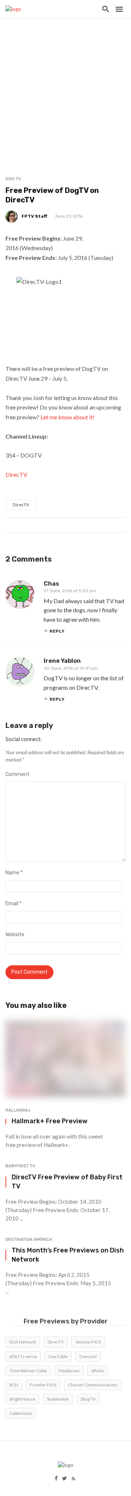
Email (13, 904)
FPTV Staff (34, 216)
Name (14, 873)
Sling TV (88, 1399)
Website (14, 934)
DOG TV (13, 178)
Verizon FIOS (88, 1342)
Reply (56, 631)
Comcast (88, 1356)
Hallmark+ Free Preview (50, 1121)
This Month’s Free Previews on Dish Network (68, 1254)
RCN (13, 1385)
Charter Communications (93, 1385)
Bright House (22, 1399)
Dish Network (22, 1342)
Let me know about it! (67, 416)
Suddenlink (58, 1399)
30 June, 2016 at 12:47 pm (71, 668)
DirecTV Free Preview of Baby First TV (67, 1181)
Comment (17, 774)
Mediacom (69, 1370)
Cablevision (20, 1413)
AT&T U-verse (23, 1356)
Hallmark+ (18, 1110)
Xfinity (97, 1370)
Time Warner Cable (28, 1370)
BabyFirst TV (20, 1165)
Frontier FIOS (43, 1385)
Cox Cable (58, 1356)
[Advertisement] (65, 87)
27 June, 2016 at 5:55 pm (70, 590)
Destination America (28, 1239)
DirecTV (16, 474)
